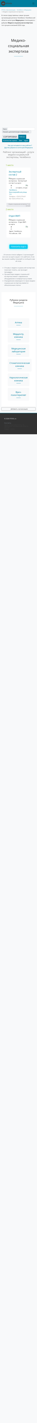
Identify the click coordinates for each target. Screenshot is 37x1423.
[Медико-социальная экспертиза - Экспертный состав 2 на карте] (18, 181)
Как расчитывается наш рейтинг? (20, 145)
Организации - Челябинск (15, 10)
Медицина (28, 10)
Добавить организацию (19, 409)
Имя (20, 141)
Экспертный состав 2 (15, 173)
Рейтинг (22, 137)
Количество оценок (10, 141)
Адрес (26, 141)
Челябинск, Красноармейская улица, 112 (18, 192)
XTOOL (9, 3)
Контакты (7, 423)
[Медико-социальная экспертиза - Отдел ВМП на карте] (18, 222)
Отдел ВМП (14, 215)
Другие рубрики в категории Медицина (18, 148)
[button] (9, 186)
